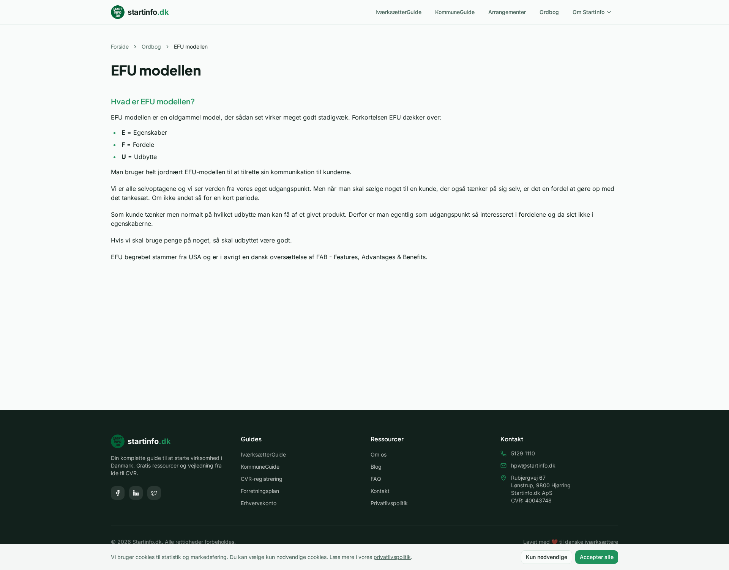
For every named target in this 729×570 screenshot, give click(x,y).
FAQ (376, 479)
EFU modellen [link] (191, 46)
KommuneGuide (455, 12)
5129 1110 (523, 453)
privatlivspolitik (392, 557)
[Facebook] (118, 493)
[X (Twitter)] (154, 493)
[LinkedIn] (136, 493)
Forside (120, 46)
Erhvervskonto (258, 503)
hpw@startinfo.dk (533, 465)
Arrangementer (507, 12)
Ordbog (549, 12)
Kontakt (380, 491)
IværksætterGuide (398, 12)
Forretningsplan (260, 491)
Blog (376, 466)
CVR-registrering (261, 479)
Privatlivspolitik (389, 503)
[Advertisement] (364, 345)
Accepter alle (597, 557)
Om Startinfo (588, 12)
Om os (379, 454)
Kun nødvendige (546, 557)
